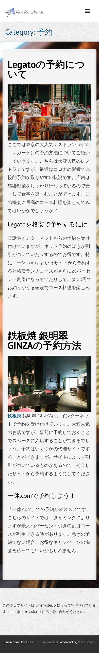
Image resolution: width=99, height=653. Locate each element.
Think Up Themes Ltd (42, 642)
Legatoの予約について (46, 69)
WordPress (86, 642)
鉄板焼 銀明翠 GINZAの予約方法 (44, 340)
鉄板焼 (14, 415)
